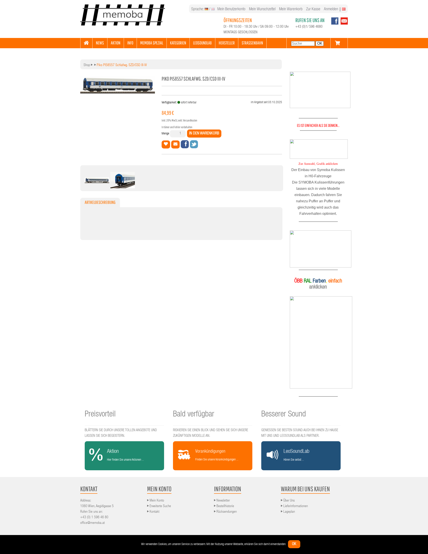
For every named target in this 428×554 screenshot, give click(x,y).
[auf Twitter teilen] (194, 144)
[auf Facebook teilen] (185, 144)
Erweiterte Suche (160, 506)
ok (294, 544)
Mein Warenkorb (290, 9)
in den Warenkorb (204, 134)
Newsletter (223, 501)
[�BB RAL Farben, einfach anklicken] (318, 342)
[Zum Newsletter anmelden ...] (343, 24)
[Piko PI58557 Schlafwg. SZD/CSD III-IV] (97, 182)
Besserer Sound (283, 415)
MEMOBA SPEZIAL (151, 42)
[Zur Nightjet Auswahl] (318, 249)
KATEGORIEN (178, 42)
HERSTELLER (227, 42)
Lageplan (288, 512)
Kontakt (154, 512)
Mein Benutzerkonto (231, 9)
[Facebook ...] (334, 24)
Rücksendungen (226, 512)
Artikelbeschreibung (100, 202)
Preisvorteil (100, 415)
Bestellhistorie (225, 506)
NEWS (100, 42)
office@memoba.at (92, 523)
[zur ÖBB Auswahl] (320, 107)
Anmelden (331, 9)
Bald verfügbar (193, 415)
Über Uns (288, 501)
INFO (130, 42)
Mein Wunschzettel (262, 9)
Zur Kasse (313, 9)
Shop (87, 65)
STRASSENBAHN (252, 42)
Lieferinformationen (295, 506)
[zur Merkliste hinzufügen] (166, 144)
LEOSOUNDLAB (202, 42)
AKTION (115, 42)
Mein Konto (156, 501)
